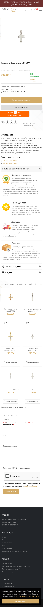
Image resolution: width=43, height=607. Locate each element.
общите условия (30, 486)
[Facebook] (7, 122)
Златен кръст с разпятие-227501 (10, 350)
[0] (35, 10)
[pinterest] (15, 122)
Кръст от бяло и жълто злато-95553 (10, 310)
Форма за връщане (8, 572)
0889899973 (7, 583)
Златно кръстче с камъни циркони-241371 (32, 310)
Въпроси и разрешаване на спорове (14, 551)
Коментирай (10, 491)
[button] (26, 10)
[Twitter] (11, 122)
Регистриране (7, 548)
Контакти (5, 540)
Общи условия (7, 563)
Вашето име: (8, 425)
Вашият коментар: (10, 446)
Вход (3, 545)
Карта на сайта (7, 543)
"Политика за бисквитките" (27, 596)
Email (5, 435)
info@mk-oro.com (10, 163)
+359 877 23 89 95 (10, 161)
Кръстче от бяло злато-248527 (33, 389)
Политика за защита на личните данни (16, 566)
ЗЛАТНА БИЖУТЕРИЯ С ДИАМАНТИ (14, 519)
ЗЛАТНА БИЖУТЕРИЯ (9, 522)
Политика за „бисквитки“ (10, 569)
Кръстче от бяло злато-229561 (33, 350)
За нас (4, 537)
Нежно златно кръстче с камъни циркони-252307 (10, 389)
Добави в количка (11, 323)
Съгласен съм (21, 601)
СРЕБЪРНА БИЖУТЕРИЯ (10, 525)
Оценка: (6, 419)
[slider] (28, 125)
